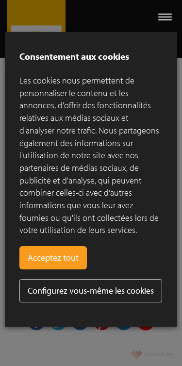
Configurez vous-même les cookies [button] (91, 290)
